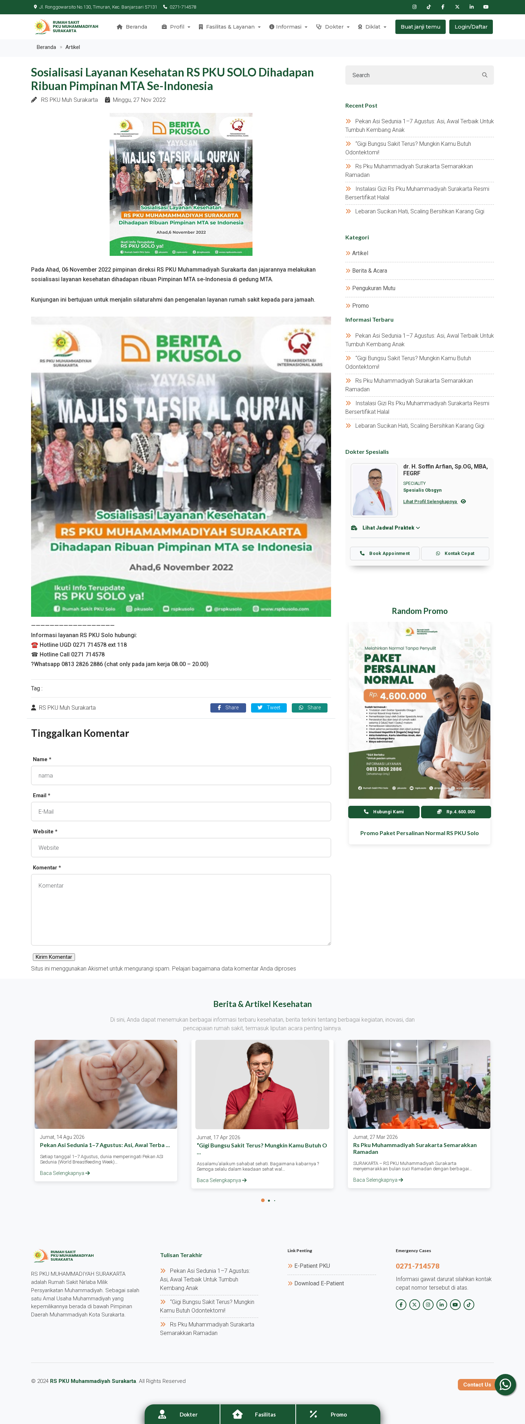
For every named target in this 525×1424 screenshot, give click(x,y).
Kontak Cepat (459, 553)
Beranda (135, 27)
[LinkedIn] (471, 7)
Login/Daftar (471, 27)
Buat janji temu (420, 27)
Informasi (288, 27)
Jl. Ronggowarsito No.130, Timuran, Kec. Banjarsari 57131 (98, 7)
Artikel (72, 47)
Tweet (272, 708)
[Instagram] (414, 7)
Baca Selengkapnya (62, 1173)
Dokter (334, 27)
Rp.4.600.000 (460, 811)
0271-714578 (183, 7)
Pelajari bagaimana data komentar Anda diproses (234, 968)
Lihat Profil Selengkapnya (430, 501)
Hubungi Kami (388, 811)
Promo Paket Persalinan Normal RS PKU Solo (419, 832)
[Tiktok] (428, 7)
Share (231, 708)
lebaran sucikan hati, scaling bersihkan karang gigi (419, 211)
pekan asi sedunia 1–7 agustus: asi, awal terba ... (105, 1144)
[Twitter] (457, 7)
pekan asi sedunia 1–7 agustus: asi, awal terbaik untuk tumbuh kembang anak (205, 1279)
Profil (176, 27)
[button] (263, 1200)
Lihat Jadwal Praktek (388, 528)
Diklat (372, 27)
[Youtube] (486, 7)
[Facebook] (443, 7)
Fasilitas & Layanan (230, 27)
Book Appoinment (389, 553)
